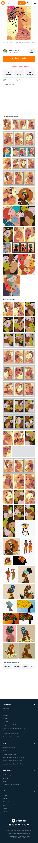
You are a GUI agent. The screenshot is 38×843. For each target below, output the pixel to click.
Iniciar (29, 3)
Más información (9, 84)
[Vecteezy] (3, 3)
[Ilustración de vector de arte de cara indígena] (12, 689)
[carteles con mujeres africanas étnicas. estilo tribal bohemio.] (14, 323)
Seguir (32, 52)
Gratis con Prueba (19, 59)
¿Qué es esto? (20, 80)
